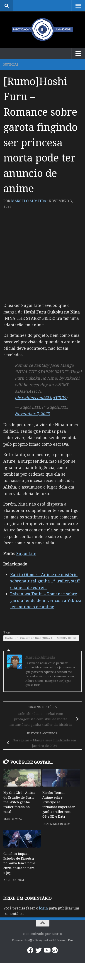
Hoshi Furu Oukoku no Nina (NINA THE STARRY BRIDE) (41, 638)
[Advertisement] (42, 257)
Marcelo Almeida (28, 200)
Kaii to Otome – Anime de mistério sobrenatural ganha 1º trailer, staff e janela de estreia (45, 581)
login (43, 908)
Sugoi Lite (26, 553)
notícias (11, 64)
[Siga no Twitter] (38, 950)
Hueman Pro (64, 940)
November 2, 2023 (32, 413)
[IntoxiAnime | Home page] (42, 29)
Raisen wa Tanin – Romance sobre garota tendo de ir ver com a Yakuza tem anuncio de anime (45, 600)
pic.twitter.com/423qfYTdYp (41, 397)
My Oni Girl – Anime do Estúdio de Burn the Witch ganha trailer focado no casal (19, 802)
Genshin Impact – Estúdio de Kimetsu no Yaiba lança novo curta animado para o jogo (19, 863)
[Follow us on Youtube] (47, 950)
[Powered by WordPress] (30, 940)
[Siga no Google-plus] (55, 950)
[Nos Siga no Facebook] (30, 950)
